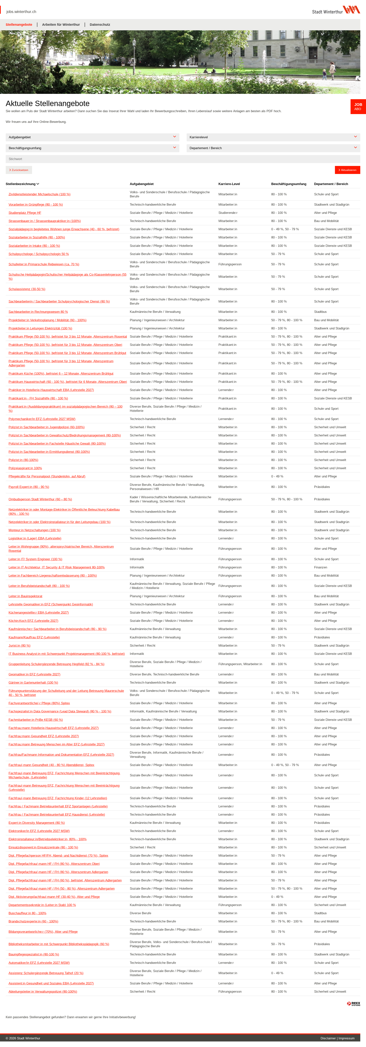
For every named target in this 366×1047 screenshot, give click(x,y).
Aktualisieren (348, 169)
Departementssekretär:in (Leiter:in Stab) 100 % (42, 905)
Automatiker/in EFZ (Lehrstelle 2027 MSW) (39, 963)
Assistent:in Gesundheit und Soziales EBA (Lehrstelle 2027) (51, 983)
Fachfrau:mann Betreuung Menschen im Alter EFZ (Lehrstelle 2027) (57, 744)
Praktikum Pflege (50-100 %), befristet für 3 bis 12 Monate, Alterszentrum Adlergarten (61, 363)
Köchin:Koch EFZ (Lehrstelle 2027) (33, 621)
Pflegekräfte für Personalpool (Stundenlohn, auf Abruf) (47, 476)
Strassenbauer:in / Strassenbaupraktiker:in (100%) (45, 221)
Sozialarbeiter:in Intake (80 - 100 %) (34, 246)
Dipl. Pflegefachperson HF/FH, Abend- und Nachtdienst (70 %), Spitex (58, 855)
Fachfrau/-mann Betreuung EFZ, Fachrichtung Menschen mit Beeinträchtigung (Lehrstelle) (64, 788)
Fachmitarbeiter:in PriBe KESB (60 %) (36, 720)
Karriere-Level (229, 184)
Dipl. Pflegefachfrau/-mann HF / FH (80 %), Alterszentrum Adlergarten (58, 872)
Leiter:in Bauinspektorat (25, 596)
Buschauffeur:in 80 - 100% (27, 913)
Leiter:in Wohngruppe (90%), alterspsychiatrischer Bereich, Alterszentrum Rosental (61, 549)
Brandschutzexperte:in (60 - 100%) (33, 921)
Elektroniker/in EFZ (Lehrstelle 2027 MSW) (39, 831)
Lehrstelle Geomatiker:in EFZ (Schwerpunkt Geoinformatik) (51, 604)
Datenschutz (100, 25)
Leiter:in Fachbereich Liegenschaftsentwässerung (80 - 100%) (53, 575)
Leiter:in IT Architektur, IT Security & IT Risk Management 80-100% (57, 567)
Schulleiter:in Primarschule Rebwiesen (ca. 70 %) (44, 264)
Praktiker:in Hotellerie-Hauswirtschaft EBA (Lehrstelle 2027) (51, 390)
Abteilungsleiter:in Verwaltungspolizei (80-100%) (43, 991)
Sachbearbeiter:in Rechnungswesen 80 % (38, 312)
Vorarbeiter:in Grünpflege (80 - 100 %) (36, 204)
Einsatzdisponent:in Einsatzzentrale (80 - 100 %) (43, 847)
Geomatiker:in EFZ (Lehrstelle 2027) (34, 674)
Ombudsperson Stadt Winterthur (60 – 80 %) (40, 499)
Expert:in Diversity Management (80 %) (37, 823)
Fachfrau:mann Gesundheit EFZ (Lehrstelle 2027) (44, 736)
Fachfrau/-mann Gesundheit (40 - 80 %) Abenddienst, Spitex (51, 765)
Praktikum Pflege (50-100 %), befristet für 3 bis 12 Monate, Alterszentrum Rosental (68, 336)
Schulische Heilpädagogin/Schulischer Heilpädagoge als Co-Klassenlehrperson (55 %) (67, 277)
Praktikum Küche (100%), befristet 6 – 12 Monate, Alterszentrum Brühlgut (61, 373)
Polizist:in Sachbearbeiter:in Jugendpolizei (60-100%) (47, 427)
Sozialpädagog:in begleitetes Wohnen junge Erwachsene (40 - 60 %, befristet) (64, 229)
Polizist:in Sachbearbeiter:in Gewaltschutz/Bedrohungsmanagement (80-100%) (65, 435)
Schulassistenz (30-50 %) (27, 289)
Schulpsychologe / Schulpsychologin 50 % (39, 254)
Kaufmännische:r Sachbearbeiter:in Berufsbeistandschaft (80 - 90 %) (58, 629)
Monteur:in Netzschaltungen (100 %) (35, 530)
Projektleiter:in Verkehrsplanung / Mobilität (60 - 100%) (48, 320)
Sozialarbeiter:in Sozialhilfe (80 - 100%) (37, 237)
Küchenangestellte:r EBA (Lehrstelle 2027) (39, 612)
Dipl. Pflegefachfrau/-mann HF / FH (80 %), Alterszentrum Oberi (54, 864)
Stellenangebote (19, 25)
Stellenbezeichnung (20, 184)
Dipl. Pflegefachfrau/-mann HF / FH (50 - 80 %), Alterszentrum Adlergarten (62, 888)
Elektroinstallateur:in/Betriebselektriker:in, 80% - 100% (48, 839)
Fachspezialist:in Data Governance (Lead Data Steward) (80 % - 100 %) (60, 711)
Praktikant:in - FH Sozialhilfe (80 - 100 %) (38, 398)
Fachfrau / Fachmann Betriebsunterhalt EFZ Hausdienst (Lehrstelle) (57, 814)
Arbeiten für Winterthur (61, 25)
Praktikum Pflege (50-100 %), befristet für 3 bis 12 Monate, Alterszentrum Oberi (65, 345)
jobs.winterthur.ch (21, 12)
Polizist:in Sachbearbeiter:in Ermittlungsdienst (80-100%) (49, 452)
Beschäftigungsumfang (288, 184)
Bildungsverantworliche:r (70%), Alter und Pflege (43, 932)
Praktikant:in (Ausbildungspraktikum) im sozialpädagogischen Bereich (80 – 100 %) (65, 409)
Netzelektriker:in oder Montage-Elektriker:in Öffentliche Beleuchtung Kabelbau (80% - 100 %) (64, 512)
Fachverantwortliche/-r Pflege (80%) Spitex (39, 703)
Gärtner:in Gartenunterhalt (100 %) (33, 682)
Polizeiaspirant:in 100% (25, 468)
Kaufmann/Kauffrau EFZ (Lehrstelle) (34, 637)
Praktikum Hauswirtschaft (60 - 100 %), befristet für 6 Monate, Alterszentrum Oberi (68, 382)
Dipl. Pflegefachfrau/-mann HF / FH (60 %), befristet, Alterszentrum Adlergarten (65, 880)
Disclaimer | (330, 1038)
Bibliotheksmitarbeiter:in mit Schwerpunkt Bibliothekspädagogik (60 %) (59, 944)
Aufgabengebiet (142, 184)
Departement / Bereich (331, 184)
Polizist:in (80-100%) (23, 460)
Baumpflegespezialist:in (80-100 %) (34, 954)
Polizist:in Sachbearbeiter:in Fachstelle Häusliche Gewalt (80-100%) (57, 443)
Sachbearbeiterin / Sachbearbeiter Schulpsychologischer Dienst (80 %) (59, 301)
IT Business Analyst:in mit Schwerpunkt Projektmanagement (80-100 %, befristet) (67, 654)
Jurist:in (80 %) (19, 645)
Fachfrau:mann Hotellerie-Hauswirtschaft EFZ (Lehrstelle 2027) (54, 728)
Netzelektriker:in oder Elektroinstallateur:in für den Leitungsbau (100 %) (60, 522)
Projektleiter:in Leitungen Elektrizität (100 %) (40, 328)
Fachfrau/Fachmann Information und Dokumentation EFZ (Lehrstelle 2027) (61, 754)
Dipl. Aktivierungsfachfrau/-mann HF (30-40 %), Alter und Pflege (54, 897)
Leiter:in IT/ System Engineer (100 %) (35, 559)
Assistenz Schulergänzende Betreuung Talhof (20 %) (46, 973)
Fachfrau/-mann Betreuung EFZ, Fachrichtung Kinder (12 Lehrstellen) (58, 798)
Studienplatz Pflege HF (25, 213)
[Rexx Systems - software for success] (353, 1003)
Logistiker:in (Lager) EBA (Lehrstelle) (35, 538)
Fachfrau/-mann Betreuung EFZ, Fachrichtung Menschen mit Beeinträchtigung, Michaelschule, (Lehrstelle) (64, 775)
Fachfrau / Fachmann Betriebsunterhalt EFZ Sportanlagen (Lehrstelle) (58, 806)
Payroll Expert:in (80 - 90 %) (29, 487)
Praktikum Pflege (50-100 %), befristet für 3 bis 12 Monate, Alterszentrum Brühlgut (67, 353)
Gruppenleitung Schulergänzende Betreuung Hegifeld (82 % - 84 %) (56, 664)
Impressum (347, 1038)
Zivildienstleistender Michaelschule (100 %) (40, 194)
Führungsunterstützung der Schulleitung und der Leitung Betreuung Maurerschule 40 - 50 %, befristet (66, 693)
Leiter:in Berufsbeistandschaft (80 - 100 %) (39, 586)
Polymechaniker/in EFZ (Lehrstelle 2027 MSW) (42, 419)
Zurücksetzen (20, 169)
